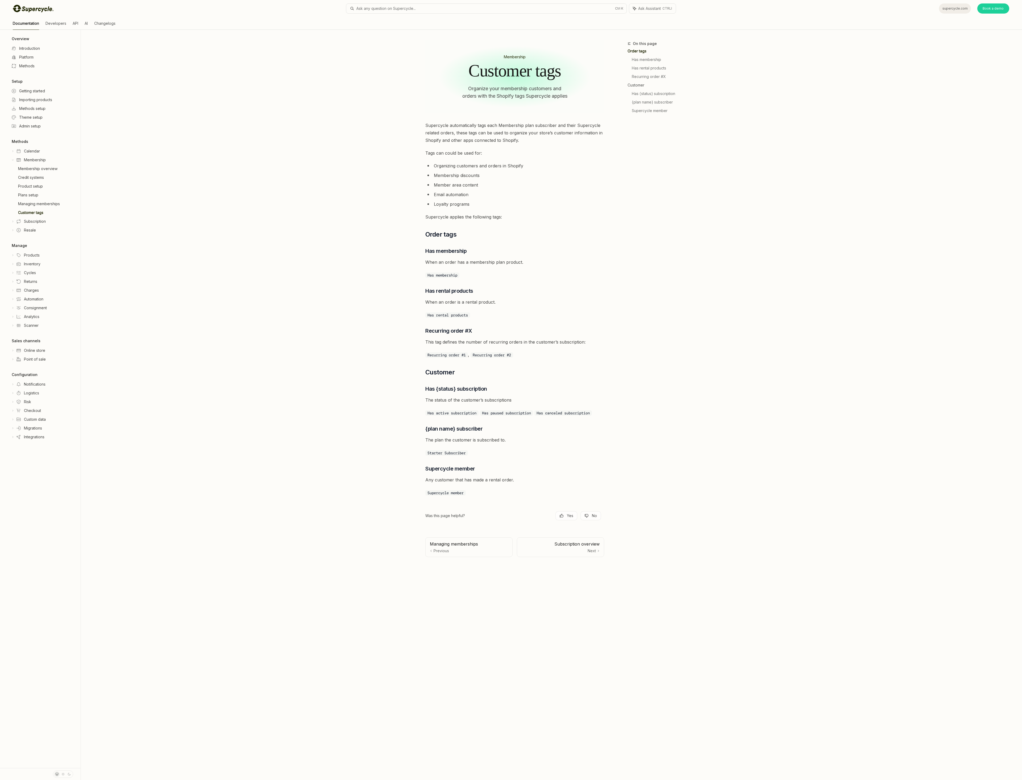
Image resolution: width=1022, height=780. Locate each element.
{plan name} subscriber (652, 102)
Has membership (646, 59)
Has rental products (649, 68)
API (75, 23)
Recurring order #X (649, 76)
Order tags (637, 51)
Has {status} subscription (653, 93)
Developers (56, 23)
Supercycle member (649, 110)
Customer (636, 85)
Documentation (26, 23)
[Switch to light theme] (63, 774)
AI (86, 23)
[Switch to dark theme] (69, 774)
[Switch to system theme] (57, 774)
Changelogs (105, 23)
